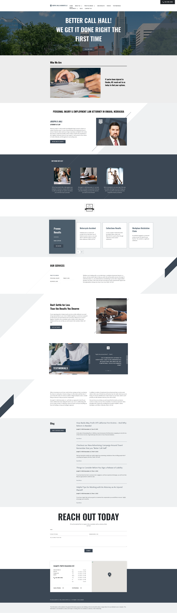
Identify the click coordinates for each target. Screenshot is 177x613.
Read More (79, 438)
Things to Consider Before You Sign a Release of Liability (99, 468)
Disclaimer (80, 600)
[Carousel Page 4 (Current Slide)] (109, 370)
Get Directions (75, 588)
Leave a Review (57, 588)
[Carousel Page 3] (108, 370)
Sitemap (74, 600)
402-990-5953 (59, 577)
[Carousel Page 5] (110, 370)
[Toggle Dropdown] (82, 6)
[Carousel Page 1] (105, 370)
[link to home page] (58, 5)
